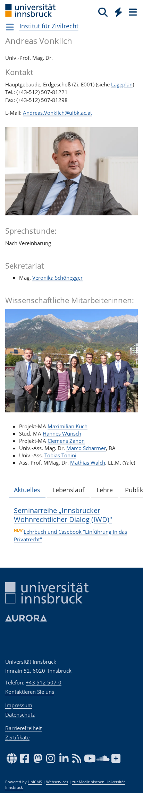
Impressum (18, 705)
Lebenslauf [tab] (68, 490)
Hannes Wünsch (62, 433)
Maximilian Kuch (67, 426)
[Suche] (103, 11)
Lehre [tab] (104, 490)
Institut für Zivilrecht (48, 26)
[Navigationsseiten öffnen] (10, 27)
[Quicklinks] (118, 11)
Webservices (57, 782)
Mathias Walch (87, 462)
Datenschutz (20, 714)
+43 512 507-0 (43, 682)
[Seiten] (132, 11)
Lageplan (122, 84)
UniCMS (35, 782)
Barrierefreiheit (23, 728)
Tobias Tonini (60, 455)
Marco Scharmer (86, 448)
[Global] (116, 11)
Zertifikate (17, 737)
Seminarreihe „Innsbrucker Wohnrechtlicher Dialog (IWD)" (63, 515)
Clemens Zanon (66, 440)
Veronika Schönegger (57, 277)
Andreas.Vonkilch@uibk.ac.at (57, 112)
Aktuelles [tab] (27, 490)
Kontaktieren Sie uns (29, 691)
